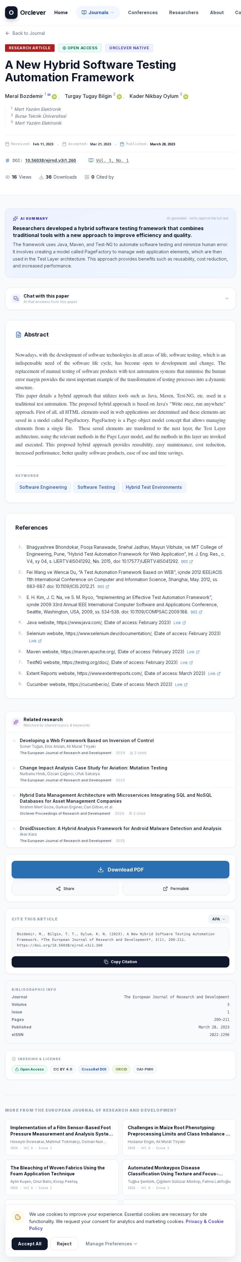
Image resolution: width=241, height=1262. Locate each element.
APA (216, 919)
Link (177, 622)
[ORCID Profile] (54, 96)
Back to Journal (29, 33)
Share (68, 888)
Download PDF (126, 869)
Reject (64, 1243)
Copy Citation (124, 961)
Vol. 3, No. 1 (112, 160)
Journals (98, 12)
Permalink (179, 888)
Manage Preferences (109, 1243)
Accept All (29, 1243)
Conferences (143, 12)
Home (61, 12)
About (217, 12)
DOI (184, 561)
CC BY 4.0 (62, 1069)
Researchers (184, 12)
